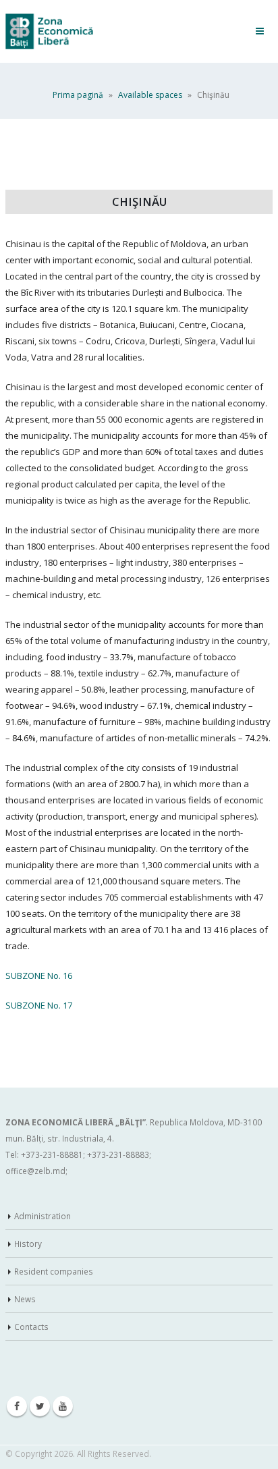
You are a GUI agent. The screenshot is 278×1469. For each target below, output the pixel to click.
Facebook (17, 1406)
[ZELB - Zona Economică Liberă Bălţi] (49, 31)
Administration (42, 1215)
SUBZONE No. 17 (38, 1005)
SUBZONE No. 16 (38, 975)
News (25, 1298)
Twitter (40, 1406)
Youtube (63, 1406)
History (28, 1243)
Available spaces (150, 95)
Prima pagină (78, 95)
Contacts (31, 1326)
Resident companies (53, 1271)
